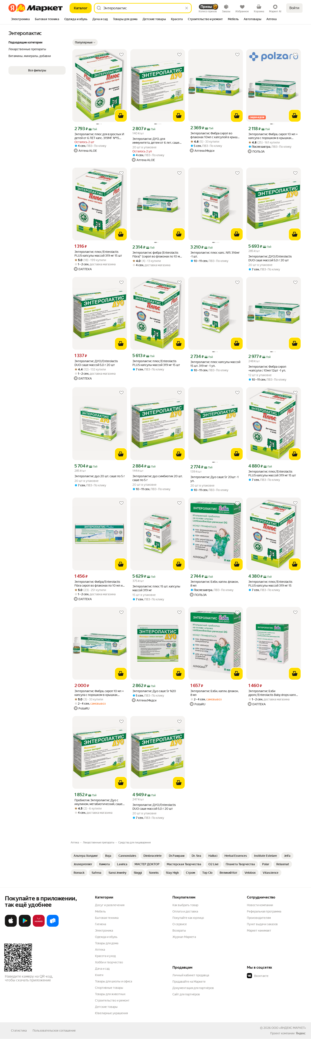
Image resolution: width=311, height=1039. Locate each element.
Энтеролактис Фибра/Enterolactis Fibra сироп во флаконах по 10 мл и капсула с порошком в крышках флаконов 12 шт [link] (98, 583)
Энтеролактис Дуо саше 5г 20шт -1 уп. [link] (214, 479)
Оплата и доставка (185, 911)
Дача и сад (102, 968)
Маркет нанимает (259, 930)
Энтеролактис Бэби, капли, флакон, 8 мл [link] (214, 583)
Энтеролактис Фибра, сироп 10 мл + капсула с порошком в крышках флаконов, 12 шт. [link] (273, 136)
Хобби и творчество (109, 962)
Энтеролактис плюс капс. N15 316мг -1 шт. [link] (215, 254)
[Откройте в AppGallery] (39, 925)
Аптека (100, 949)
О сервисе (179, 924)
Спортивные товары (109, 987)
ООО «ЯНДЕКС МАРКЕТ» (288, 1027)
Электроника (104, 930)
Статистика (19, 1030)
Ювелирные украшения (111, 1013)
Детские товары (106, 1006)
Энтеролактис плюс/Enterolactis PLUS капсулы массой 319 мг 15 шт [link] (98, 253)
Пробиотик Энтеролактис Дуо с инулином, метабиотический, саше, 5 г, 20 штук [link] (98, 802)
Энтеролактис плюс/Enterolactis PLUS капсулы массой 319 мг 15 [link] (270, 583)
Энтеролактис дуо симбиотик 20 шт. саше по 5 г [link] (157, 478)
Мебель (100, 911)
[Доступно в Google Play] (25, 925)
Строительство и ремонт (112, 1000)
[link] (86, 855)
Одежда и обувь (106, 937)
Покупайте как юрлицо (188, 917)
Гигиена (100, 924)
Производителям (259, 917)
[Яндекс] (300, 1033)
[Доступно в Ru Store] (53, 925)
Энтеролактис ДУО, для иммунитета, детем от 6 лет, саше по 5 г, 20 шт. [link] (155, 141)
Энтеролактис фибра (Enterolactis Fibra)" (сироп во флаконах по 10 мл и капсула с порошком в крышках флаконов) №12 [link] (157, 254)
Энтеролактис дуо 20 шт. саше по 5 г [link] (99, 476)
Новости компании (260, 905)
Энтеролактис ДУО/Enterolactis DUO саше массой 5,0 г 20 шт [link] (270, 258)
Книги (99, 975)
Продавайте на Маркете (189, 981)
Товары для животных (110, 994)
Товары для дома (106, 943)
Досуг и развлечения (109, 905)
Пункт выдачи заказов (262, 924)
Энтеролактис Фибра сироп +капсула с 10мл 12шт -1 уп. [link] (267, 368)
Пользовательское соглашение (54, 1030)
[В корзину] (120, 115)
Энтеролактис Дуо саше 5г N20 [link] (154, 691)
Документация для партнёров (193, 988)
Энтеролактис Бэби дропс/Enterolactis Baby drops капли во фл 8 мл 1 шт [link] (272, 693)
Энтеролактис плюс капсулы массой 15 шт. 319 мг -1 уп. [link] (215, 363)
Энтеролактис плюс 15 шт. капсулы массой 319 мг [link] (156, 588)
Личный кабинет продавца (190, 975)
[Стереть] (186, 8)
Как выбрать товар (185, 905)
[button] (37, 70)
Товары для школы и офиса (113, 981)
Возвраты (179, 930)
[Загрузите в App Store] (11, 925)
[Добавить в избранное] (121, 55)
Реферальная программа (264, 911)
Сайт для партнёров (186, 994)
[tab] (20, 19)
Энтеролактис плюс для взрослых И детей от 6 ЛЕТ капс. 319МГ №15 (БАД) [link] (99, 136)
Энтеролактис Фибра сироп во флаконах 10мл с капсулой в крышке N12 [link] (215, 135)
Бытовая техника (106, 917)
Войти (294, 8)
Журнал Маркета (184, 937)
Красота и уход (105, 956)
